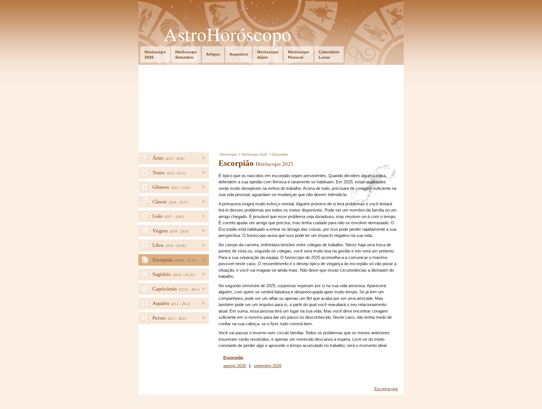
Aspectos (239, 54)
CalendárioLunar (329, 55)
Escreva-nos (386, 388)
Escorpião (280, 155)
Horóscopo (228, 155)
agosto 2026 (234, 365)
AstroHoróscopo (227, 34)
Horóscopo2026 (155, 55)
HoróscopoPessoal (298, 55)
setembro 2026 (267, 365)
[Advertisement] (271, 107)
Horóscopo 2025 (254, 155)
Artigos (213, 54)
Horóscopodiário (268, 55)
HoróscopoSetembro (186, 55)
